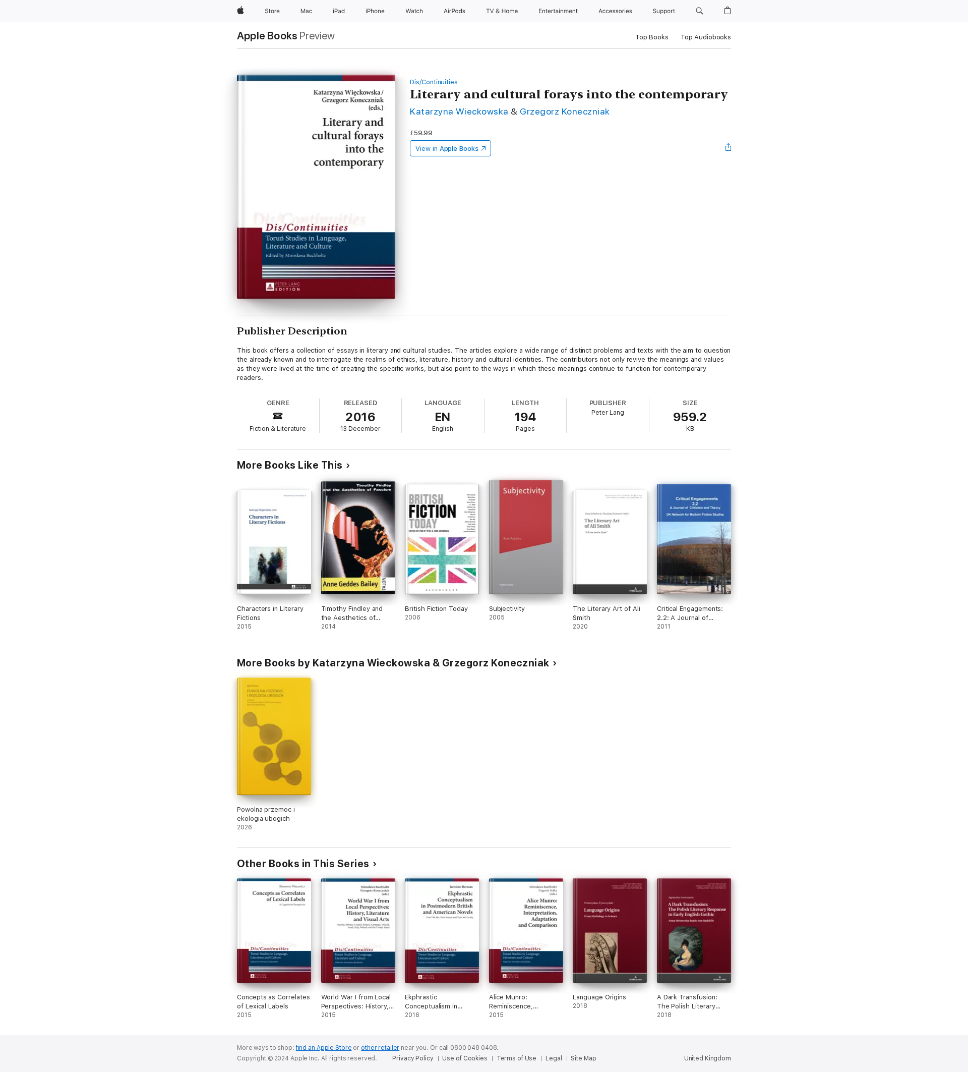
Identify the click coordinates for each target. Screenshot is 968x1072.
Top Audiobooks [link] (706, 37)
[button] (699, 11)
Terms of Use (517, 1058)
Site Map (583, 1058)
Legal (554, 1058)
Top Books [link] (652, 37)
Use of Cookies (464, 1058)
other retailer (380, 1047)
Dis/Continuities (434, 82)
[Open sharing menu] (728, 148)
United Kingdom (707, 1058)
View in (446, 148)
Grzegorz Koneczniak (565, 111)
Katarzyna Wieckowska (459, 111)
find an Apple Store (324, 1047)
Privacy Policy (412, 1058)
